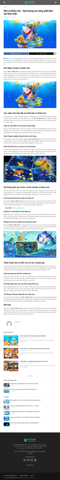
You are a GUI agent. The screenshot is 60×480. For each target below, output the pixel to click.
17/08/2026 (29, 337)
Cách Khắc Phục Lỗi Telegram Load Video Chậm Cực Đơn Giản (24, 411)
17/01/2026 (13, 17)
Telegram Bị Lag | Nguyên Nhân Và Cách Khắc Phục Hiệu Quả (24, 383)
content (7, 17)
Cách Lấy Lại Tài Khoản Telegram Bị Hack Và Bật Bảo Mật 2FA (24, 422)
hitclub (25, 451)
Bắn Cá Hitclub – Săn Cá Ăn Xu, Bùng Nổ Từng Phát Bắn (33, 336)
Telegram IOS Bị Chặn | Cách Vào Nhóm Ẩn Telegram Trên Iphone (25, 417)
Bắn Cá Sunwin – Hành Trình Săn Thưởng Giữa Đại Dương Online (25, 400)
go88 (22, 451)
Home (5, 7)
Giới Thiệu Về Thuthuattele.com (10, 475)
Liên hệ (31, 475)
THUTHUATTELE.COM (19, 444)
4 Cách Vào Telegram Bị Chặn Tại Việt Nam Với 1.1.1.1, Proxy (24, 405)
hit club (30, 451)
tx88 (28, 453)
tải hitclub (34, 451)
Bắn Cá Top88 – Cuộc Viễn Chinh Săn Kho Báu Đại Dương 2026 (34, 348)
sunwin (39, 451)
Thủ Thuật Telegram (11, 477)
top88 (31, 453)
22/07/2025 (13, 385)
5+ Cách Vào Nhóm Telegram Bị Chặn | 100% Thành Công (23, 389)
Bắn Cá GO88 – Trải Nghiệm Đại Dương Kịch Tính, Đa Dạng (34, 361)
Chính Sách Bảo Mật (23, 475)
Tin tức (8, 7)
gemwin (43, 451)
